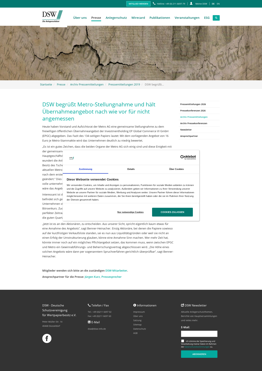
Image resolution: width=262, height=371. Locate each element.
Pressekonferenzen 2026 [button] (193, 110)
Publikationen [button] (159, 18)
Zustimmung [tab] (85, 169)
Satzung (137, 320)
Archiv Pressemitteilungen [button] (194, 116)
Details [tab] (131, 169)
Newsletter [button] (186, 129)
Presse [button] (96, 18)
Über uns (138, 316)
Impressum (139, 311)
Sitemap (137, 324)
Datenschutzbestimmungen (197, 346)
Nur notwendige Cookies (130, 212)
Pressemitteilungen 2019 (124, 84)
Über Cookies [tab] (176, 169)
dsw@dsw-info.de (97, 328)
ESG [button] (207, 18)
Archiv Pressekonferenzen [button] (193, 123)
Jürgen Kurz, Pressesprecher (103, 277)
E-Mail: (185, 327)
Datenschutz (139, 328)
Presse (61, 84)
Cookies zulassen (172, 212)
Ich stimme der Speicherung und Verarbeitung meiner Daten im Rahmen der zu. (198, 344)
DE (213, 3)
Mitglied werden (138, 3)
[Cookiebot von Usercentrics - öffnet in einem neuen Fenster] (182, 157)
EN (218, 3)
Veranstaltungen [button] (187, 18)
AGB (135, 333)
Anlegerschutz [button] (116, 18)
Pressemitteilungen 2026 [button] (193, 104)
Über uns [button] (80, 18)
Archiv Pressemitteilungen (87, 84)
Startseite (46, 84)
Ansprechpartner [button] (189, 136)
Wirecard (138, 18)
